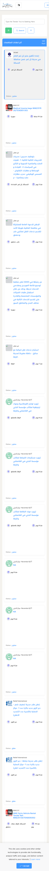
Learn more (35, 859)
